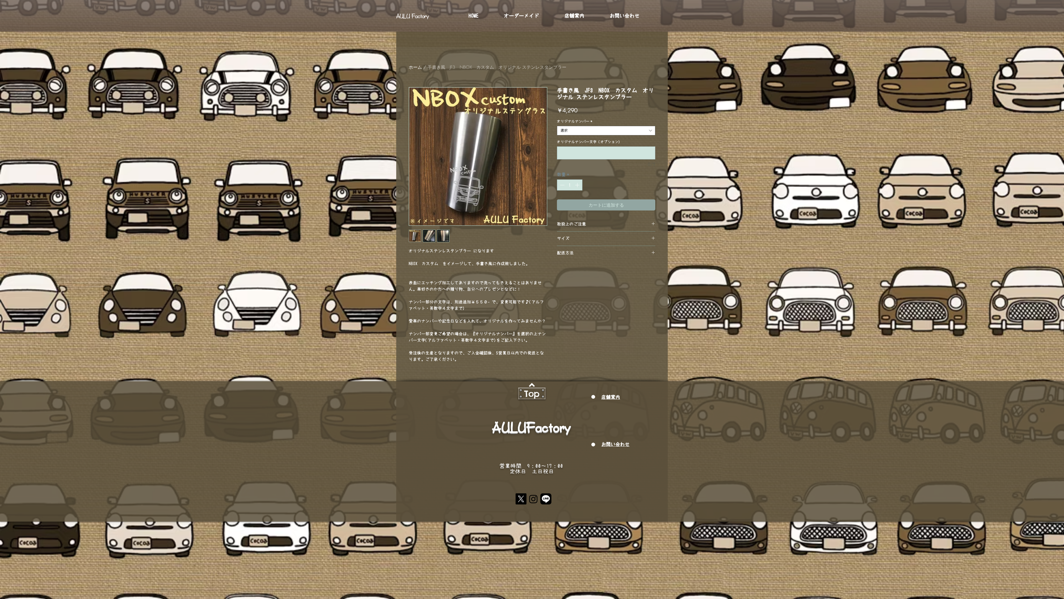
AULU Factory (412, 16)
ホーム (415, 67)
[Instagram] (533, 498)
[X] (520, 498)
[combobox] (606, 130)
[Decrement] (562, 185)
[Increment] (578, 185)
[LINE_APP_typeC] (545, 498)
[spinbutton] (570, 185)
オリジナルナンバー (574, 121)
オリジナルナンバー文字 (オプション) (588, 142)
